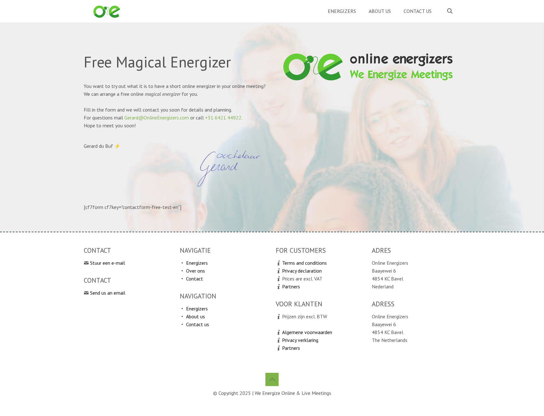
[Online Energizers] (107, 11)
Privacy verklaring (300, 340)
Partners (291, 286)
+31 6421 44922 (223, 117)
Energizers (197, 263)
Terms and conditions (304, 263)
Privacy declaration (302, 271)
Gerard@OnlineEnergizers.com (156, 117)
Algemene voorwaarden (307, 332)
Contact (194, 278)
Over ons (195, 271)
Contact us (197, 324)
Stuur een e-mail (107, 263)
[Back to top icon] (272, 379)
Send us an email (107, 293)
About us (195, 316)
